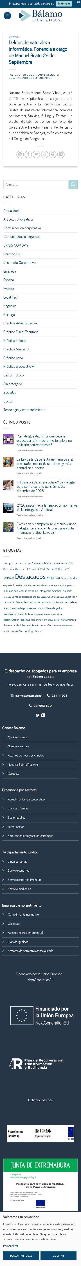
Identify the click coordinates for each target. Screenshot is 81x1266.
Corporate (14, 923)
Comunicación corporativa (22, 228)
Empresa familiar (18, 808)
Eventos (9, 289)
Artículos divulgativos (18, 219)
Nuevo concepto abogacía (15, 608)
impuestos (69, 585)
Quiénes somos (18, 737)
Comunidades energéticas (21, 236)
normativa (70, 602)
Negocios (9, 306)
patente (41, 608)
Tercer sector (16, 827)
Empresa (14, 36)
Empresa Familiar (69, 578)
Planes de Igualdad (54, 608)
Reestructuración (11, 620)
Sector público (16, 817)
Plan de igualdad (18, 942)
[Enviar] (73, 184)
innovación (31, 591)
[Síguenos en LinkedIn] (43, 715)
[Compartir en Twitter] (36, 154)
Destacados (30, 577)
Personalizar (10, 1246)
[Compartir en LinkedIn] (61, 154)
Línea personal (17, 861)
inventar (7, 597)
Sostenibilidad (12, 625)
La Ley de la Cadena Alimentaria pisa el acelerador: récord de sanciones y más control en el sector (45, 464)
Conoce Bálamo (13, 728)
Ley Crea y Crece (37, 602)
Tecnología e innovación (36, 625)
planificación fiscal (13, 614)
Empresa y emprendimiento (21, 905)
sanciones (47, 619)
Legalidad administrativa (52, 597)
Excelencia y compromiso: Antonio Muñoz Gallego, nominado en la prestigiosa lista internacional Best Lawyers (46, 528)
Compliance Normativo (17, 563)
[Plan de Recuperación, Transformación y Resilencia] (40, 1133)
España (8, 280)
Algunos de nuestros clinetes (26, 755)
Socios (8, 401)
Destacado (8, 578)
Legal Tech (10, 297)
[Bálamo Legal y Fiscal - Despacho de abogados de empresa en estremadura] (40, 15)
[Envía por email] (44, 154)
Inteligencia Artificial (50, 591)
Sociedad (9, 392)
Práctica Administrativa (20, 323)
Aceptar (58, 1256)
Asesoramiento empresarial (25, 932)
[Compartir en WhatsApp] (20, 154)
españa (7, 585)
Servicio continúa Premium (25, 879)
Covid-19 (43, 569)
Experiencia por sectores (19, 790)
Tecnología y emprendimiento (24, 410)
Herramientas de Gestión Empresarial (46, 585)
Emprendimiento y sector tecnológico (30, 835)
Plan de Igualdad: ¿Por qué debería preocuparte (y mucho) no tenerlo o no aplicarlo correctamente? (44, 441)
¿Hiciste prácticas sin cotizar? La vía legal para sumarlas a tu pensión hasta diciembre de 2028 (46, 487)
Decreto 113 (63, 569)
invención (67, 591)
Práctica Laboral (14, 341)
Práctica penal (13, 358)
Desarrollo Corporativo (19, 263)
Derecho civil (12, 254)
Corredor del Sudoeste (26, 569)
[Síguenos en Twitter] (38, 715)
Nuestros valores (18, 746)
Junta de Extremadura (24, 596)
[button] (7, 15)
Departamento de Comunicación (30, 78)
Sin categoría (12, 384)
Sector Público (13, 375)
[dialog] (40, 1239)
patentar (32, 608)
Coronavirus (8, 569)
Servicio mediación (19, 889)
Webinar (23, 631)
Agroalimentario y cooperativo (26, 799)
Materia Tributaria (54, 602)
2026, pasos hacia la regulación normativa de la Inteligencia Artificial (47, 508)
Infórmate (64, 3)
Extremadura (20, 585)
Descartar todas (21, 1256)
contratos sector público (63, 563)
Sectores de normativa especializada (30, 951)
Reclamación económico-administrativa (43, 614)
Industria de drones (13, 591)
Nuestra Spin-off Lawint (23, 764)
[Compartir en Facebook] (28, 154)
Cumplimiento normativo (23, 914)
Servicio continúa (18, 870)
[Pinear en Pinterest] (52, 154)
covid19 (53, 569)
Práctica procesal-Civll (19, 366)
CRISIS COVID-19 (15, 245)
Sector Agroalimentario (65, 620)
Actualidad (11, 211)
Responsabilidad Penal (30, 620)
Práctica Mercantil (16, 349)
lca (38, 597)
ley (26, 602)
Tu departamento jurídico (20, 852)
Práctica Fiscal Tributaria (20, 332)
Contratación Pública (41, 563)
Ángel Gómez (35, 631)
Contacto (13, 773)
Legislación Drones (13, 602)
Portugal (9, 315)
